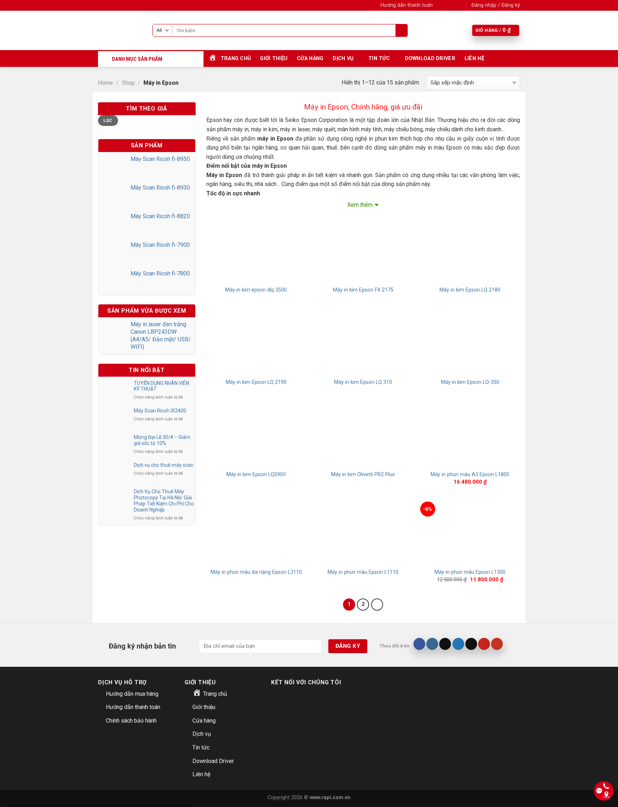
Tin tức (379, 58)
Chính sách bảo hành (131, 720)
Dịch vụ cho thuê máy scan (163, 465)
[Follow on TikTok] (445, 644)
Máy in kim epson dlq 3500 (256, 290)
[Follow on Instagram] (447, 5)
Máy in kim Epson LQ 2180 (470, 290)
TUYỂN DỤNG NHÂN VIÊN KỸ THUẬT (161, 386)
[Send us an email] (461, 5)
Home (105, 82)
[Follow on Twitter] (454, 5)
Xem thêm (360, 204)
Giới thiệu (274, 58)
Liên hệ (474, 58)
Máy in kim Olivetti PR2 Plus (363, 474)
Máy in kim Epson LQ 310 (363, 382)
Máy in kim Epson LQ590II (256, 474)
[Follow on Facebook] (440, 5)
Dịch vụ (343, 58)
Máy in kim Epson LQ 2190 (256, 382)
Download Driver (430, 58)
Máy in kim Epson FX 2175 (363, 290)
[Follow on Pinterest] (484, 644)
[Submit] (401, 30)
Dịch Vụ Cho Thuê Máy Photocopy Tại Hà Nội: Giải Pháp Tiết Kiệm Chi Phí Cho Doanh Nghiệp (164, 500)
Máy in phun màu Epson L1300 (470, 572)
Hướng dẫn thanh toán (407, 5)
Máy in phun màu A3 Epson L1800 (470, 474)
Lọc (107, 120)
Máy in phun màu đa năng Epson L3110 (256, 572)
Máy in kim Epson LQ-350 (470, 382)
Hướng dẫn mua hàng (132, 693)
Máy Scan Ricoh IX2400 (160, 411)
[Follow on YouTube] (497, 644)
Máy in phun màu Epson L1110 (363, 572)
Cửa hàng (310, 58)
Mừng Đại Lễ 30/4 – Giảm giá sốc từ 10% (162, 440)
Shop (128, 82)
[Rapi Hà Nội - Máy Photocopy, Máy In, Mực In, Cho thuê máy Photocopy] (120, 30)
